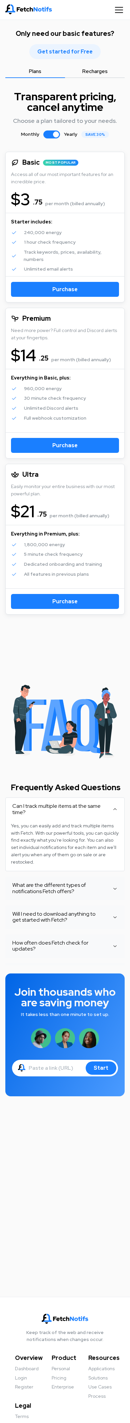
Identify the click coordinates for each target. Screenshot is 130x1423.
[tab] (35, 72)
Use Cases (100, 1387)
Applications (101, 1369)
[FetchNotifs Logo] (28, 10)
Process (97, 1396)
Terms (22, 1416)
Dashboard (27, 1369)
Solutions (98, 1378)
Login (21, 1378)
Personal (61, 1369)
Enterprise (63, 1387)
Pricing (59, 1378)
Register (24, 1387)
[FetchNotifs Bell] (21, 1069)
